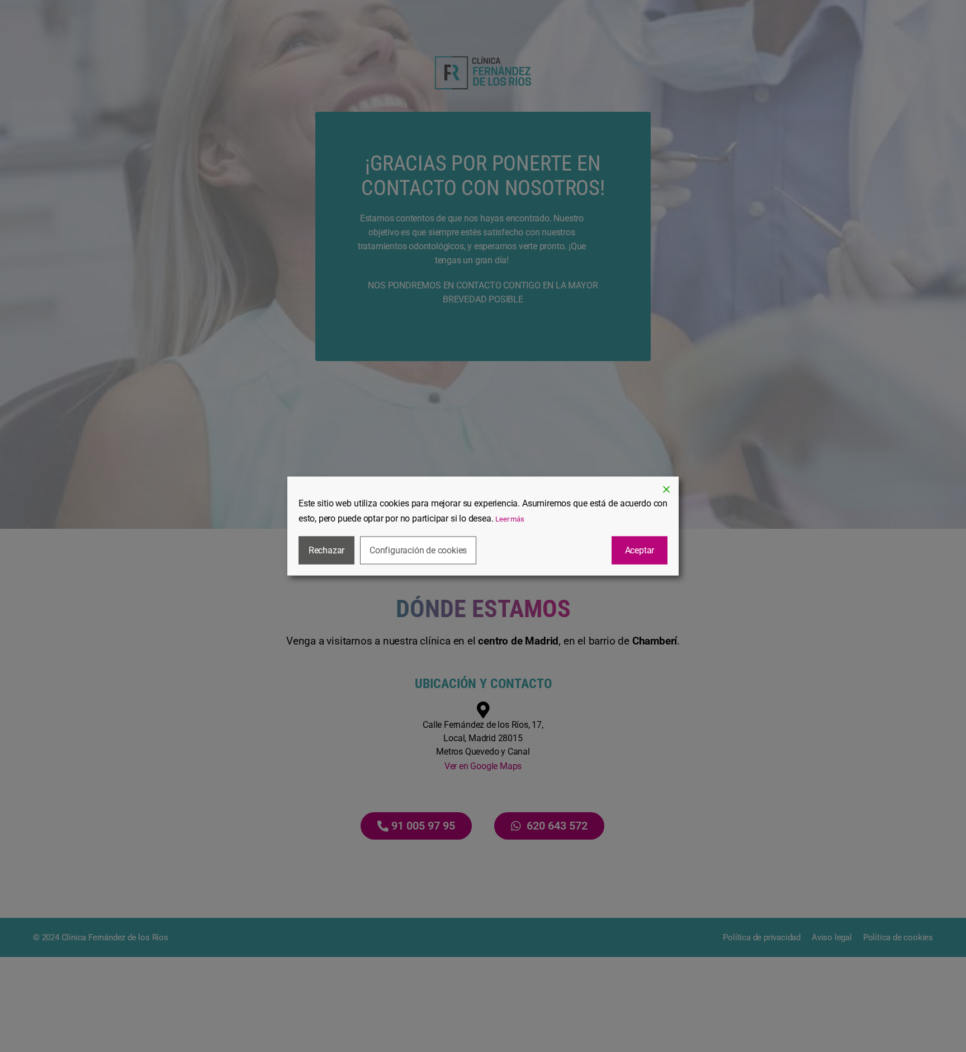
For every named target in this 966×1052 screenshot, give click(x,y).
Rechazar (326, 550)
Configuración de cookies (418, 550)
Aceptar (640, 550)
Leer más (509, 519)
